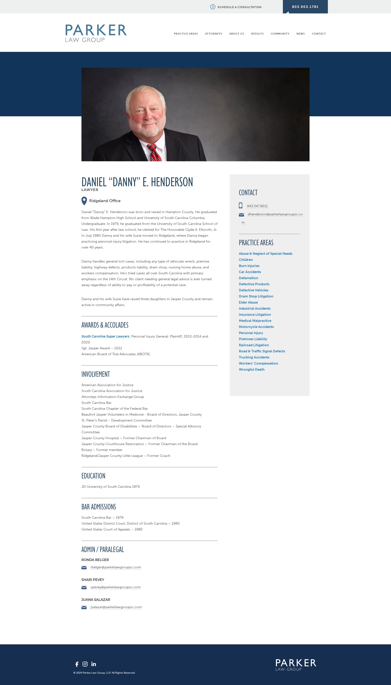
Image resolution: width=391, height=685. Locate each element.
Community (280, 33)
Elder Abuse (248, 302)
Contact (319, 33)
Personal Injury (251, 333)
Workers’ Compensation (258, 363)
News (301, 33)
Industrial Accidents (255, 308)
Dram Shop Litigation (256, 296)
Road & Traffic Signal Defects (262, 351)
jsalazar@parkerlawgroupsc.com (116, 607)
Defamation (248, 278)
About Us (236, 33)
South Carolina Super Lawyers (105, 336)
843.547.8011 (257, 206)
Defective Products (254, 284)
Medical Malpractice (255, 321)
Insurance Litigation (255, 315)
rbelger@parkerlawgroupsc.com (116, 567)
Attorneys (213, 33)
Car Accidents (250, 272)
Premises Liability (253, 339)
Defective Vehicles (253, 290)
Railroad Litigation (254, 345)
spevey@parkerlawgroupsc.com (116, 587)
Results (257, 33)
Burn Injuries (249, 266)
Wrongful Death (252, 369)
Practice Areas (186, 33)
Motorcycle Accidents (256, 327)
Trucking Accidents (254, 357)
